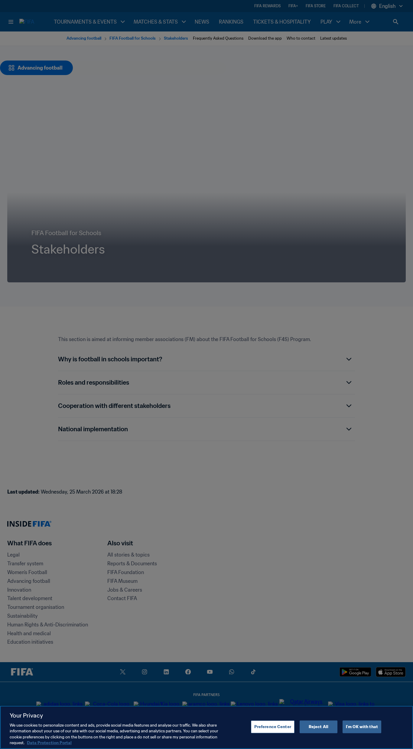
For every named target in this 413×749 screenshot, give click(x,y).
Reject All (318, 726)
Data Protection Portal (49, 742)
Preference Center (272, 726)
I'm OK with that (362, 726)
